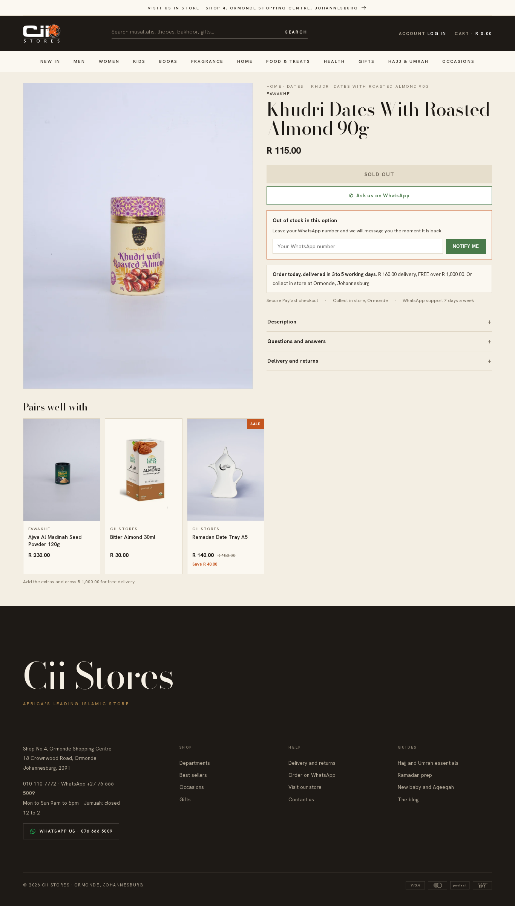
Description (281, 321)
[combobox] (196, 31)
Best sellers (193, 775)
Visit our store (305, 787)
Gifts (367, 61)
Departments (194, 763)
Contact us (301, 799)
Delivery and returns (292, 360)
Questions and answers (296, 341)
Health (334, 61)
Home (245, 61)
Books (168, 61)
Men (79, 61)
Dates (295, 86)
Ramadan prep (415, 775)
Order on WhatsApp (312, 775)
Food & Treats (288, 61)
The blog (408, 799)
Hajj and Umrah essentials (428, 763)
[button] (473, 34)
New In (50, 61)
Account (423, 33)
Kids (139, 61)
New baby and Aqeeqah (426, 787)
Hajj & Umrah (408, 61)
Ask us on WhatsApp (379, 195)
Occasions (458, 61)
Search (296, 32)
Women (109, 61)
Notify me (466, 246)
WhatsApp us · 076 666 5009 (76, 831)
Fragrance (207, 61)
